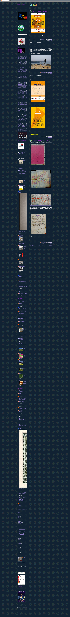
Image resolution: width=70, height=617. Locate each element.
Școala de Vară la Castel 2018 (24, 187)
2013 (19, 548)
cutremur (21, 86)
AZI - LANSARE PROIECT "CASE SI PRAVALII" (41, 11)
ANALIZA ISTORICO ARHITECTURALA (21, 5)
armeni (22, 68)
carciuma (21, 76)
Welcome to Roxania (22, 307)
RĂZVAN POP (21, 499)
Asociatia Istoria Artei (22, 321)
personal (51, 73)
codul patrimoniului (23, 80)
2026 (19, 512)
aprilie (20, 539)
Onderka (20, 111)
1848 (20, 56)
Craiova (25, 83)
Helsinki (23, 97)
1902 (22, 63)
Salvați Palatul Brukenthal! (24, 254)
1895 (23, 62)
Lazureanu (26, 101)
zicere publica (50, 40)
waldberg (26, 130)
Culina (24, 84)
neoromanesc (23, 109)
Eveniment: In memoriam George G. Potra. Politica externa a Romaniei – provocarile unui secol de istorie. (22, 232)
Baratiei (25, 70)
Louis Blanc (19, 103)
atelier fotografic (22, 69)
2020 (19, 517)
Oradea (26, 111)
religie (22, 118)
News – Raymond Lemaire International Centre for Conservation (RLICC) (22, 419)
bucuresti (19, 73)
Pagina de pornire (41, 245)
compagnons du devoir (21, 81)
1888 (18, 61)
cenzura (25, 78)
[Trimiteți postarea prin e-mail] (47, 39)
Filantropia (26, 92)
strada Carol (24, 123)
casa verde (24, 76)
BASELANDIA (21, 338)
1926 (46, 243)
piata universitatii (20, 114)
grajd (21, 95)
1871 (23, 58)
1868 (25, 57)
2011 (19, 551)
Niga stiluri (25, 110)
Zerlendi (19, 131)
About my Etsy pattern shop (24, 329)
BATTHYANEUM (21, 170)
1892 (18, 62)
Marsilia (26, 104)
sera (23, 120)
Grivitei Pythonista (21, 401)
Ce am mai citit (21, 324)
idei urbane (20, 176)
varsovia (26, 129)
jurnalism (19, 101)
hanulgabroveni (19, 97)
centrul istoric (20, 78)
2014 (19, 547)
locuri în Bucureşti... (22, 266)
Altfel (20, 393)
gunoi (19, 96)
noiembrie (20, 523)
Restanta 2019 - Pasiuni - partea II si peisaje (24, 349)
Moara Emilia (22, 107)
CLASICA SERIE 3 (21, 319)
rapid (25, 117)
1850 (22, 56)
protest (21, 116)
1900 (20, 63)
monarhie (25, 107)
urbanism (24, 128)
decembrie (20, 522)
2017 (19, 521)
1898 (25, 62)
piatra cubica (24, 114)
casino (18, 77)
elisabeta (25, 90)
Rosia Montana (22, 119)
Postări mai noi (32, 245)
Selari (20, 120)
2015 (19, 546)
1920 (45, 243)
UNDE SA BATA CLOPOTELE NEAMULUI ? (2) (40, 140)
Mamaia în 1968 (21, 157)
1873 (25, 58)
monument (20, 108)
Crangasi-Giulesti (20, 84)
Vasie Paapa (19, 130)
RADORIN (19, 117)
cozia (22, 83)
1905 (26, 63)
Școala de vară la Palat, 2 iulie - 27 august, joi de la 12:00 (25, 375)
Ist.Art (20, 373)
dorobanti (24, 89)
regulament (19, 118)
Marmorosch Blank (22, 104)
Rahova (22, 117)
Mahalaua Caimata (21, 243)
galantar (49, 137)
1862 (19, 57)
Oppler (23, 111)
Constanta (21, 82)
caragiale (18, 76)
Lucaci (22, 103)
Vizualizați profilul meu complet (21, 568)
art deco (25, 68)
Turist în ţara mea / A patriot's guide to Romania (22, 397)
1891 (25, 61)
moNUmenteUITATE (22, 185)
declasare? (24, 87)
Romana (19, 119)
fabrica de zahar (22, 92)
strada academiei (20, 123)
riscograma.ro (21, 303)
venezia (23, 130)
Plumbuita (21, 115)
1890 (22, 61)
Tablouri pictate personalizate (22, 408)
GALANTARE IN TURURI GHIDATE (38, 76)
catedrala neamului (50, 243)
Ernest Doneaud (19, 91)
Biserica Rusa (24, 71)
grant (23, 95)
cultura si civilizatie (22, 85)
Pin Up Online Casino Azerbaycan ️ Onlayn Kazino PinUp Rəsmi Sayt (22, 344)
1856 (24, 56)
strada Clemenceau (20, 124)
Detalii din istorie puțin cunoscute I (24, 180)
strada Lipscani (21, 125)
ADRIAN (25, 557)
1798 (18, 56)
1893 (20, 62)
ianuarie (20, 543)
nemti (18, 109)
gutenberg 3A (23, 96)
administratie (21, 67)
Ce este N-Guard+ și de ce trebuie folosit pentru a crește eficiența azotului (22, 305)
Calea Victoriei (20, 75)
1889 (20, 61)
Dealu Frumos (19, 87)
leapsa (19, 102)
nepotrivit (19, 110)
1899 (18, 63)
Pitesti (18, 115)
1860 (26, 56)
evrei (23, 91)
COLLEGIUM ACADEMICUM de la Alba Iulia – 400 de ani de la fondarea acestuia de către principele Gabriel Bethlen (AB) (22, 172)
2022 (19, 516)
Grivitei (26, 95)
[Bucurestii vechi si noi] (21, 23)
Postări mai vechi (50, 245)
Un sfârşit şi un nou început (22, 415)
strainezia (23, 126)
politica (25, 115)
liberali (21, 102)
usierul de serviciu (20, 129)
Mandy (18, 104)
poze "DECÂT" (21, 318)
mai (19, 538)
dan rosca (24, 86)
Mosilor (25, 108)
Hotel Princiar (22, 98)
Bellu (21, 71)
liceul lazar (25, 102)
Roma (25, 118)
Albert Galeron (19, 68)
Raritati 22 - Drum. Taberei (24, 261)
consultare (24, 82)
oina (18, 111)
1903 (24, 63)
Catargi (21, 77)
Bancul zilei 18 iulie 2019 (22, 497)
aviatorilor (23, 70)
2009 (19, 553)
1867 (23, 57)
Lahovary (22, 101)
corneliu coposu (19, 83)
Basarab (19, 71)
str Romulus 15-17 (21, 405)
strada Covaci (25, 124)
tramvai (18, 128)
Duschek (19, 90)
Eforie (21, 90)
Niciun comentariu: (43, 39)
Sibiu (25, 120)
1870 (20, 58)
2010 (19, 552)
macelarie (25, 103)
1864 (21, 57)
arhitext (20, 353)
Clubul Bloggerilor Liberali (23, 293)
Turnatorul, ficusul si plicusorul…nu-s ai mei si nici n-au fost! (22, 340)
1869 (18, 58)
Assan (18, 69)
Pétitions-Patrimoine (22, 245)
